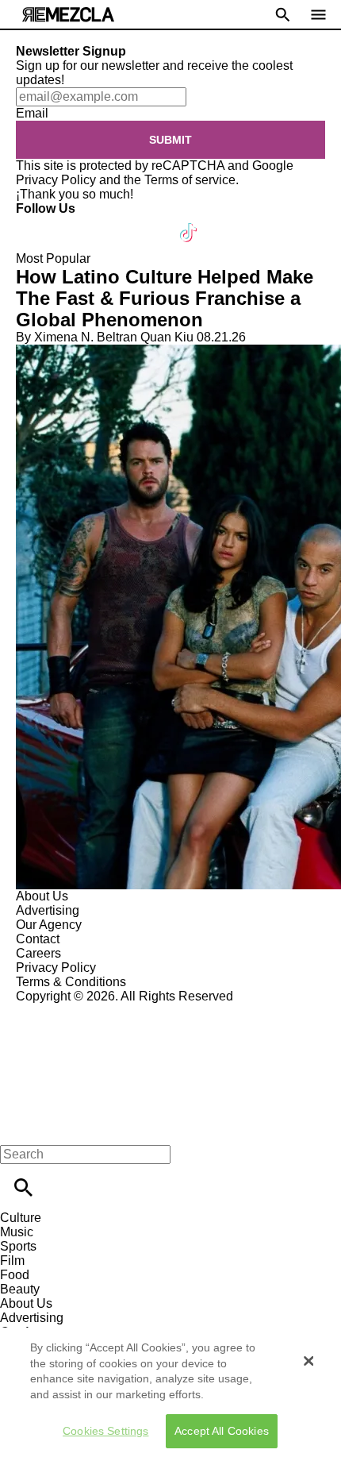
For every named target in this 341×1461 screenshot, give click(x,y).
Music (16, 1232)
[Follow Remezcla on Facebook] (35, 222)
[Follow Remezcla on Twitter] (74, 222)
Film (12, 1260)
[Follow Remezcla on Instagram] (113, 222)
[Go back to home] (170, 1061)
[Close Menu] (18, 1127)
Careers (38, 953)
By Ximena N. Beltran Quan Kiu (104, 337)
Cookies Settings (105, 1430)
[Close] (308, 1361)
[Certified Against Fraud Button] (72, 1010)
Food (14, 1275)
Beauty (20, 1289)
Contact (37, 939)
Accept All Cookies (221, 1430)
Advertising (47, 910)
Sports (18, 1246)
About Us (42, 896)
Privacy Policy (56, 180)
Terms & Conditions (71, 982)
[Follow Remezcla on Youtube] (151, 222)
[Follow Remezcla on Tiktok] (189, 222)
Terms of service (190, 180)
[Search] (23, 1187)
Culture (20, 1217)
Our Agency (49, 924)
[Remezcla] (68, 15)
